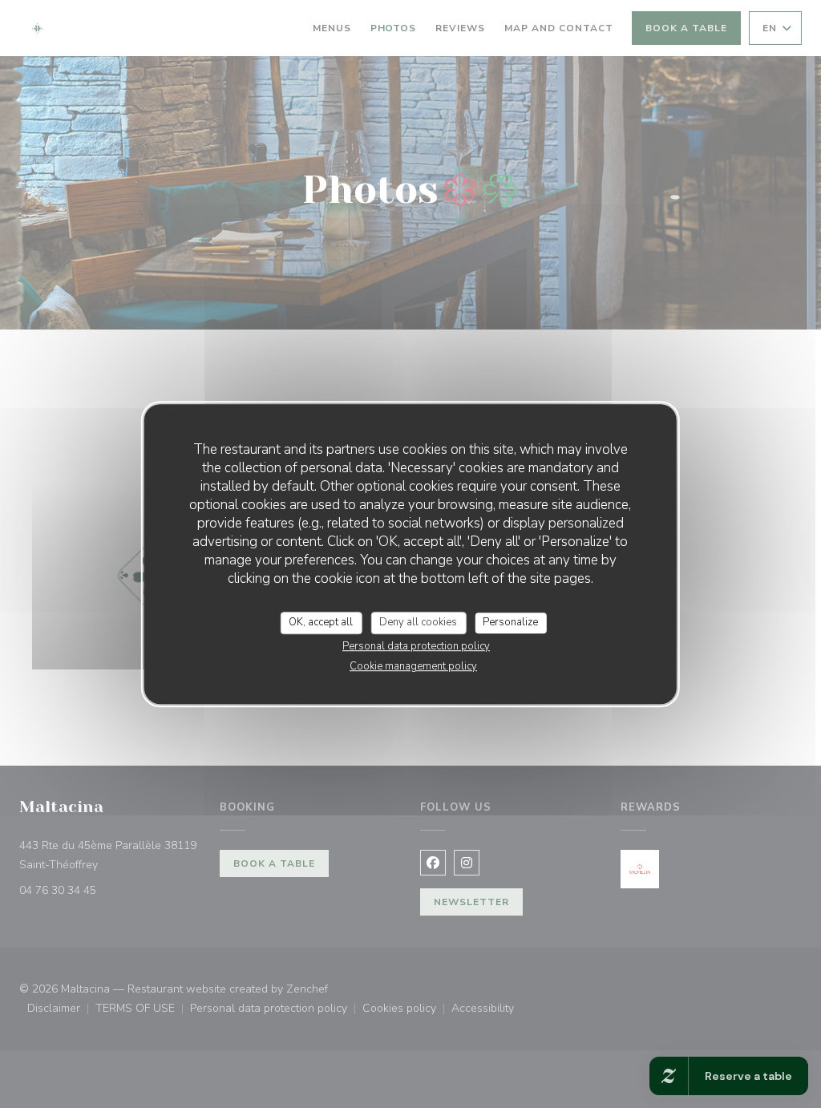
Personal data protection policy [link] (416, 646)
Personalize (510, 622)
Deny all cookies (418, 622)
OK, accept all (321, 622)
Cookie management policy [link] (413, 666)
